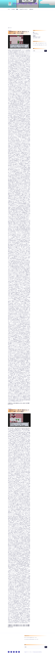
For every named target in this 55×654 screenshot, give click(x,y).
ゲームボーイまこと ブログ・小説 (25, 3)
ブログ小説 (12, 9)
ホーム (9, 9)
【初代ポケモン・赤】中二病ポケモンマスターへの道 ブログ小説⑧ (18, 624)
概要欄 (17, 9)
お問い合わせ (31, 9)
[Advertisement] (27, 17)
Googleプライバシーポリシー (24, 9)
